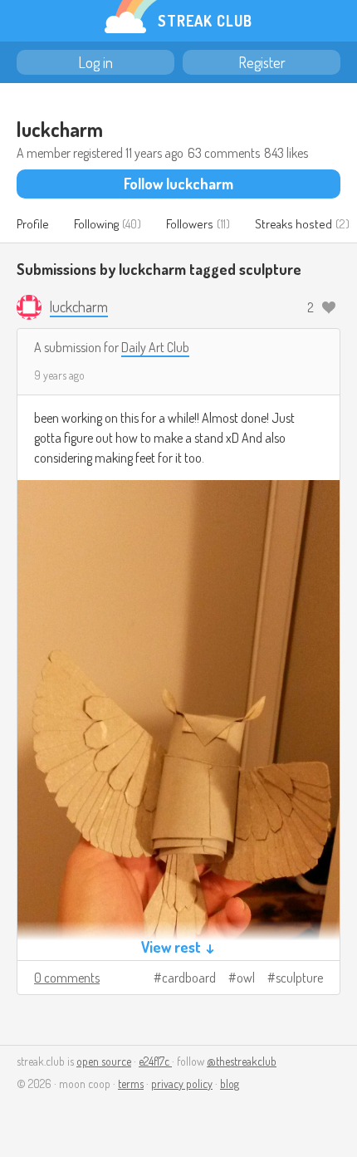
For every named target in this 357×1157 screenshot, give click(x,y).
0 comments (67, 977)
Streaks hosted (293, 224)
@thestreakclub (241, 1061)
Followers (189, 224)
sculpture (299, 977)
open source (103, 1061)
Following (96, 224)
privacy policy (182, 1083)
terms (131, 1083)
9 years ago (59, 375)
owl (246, 977)
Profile (33, 224)
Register (262, 62)
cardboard (189, 977)
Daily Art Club (155, 347)
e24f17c (155, 1061)
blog (229, 1083)
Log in (95, 62)
